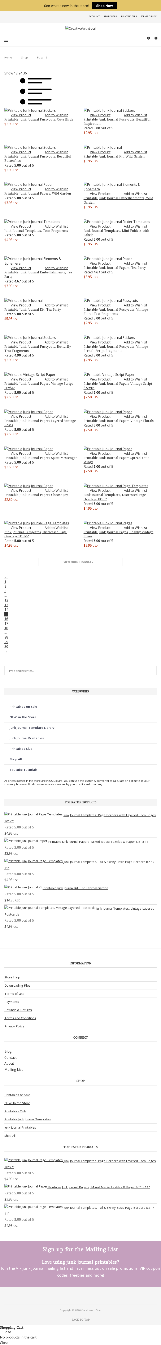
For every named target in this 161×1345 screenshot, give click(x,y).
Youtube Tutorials (24, 769)
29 (6, 642)
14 (6, 609)
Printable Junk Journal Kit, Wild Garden (114, 156)
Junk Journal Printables (27, 738)
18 (6, 628)
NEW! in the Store (23, 717)
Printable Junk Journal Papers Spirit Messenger (40, 458)
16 (6, 618)
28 (6, 637)
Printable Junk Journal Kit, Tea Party (32, 309)
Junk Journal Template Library (32, 727)
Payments (11, 1001)
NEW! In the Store (17, 1103)
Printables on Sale (23, 706)
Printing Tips (129, 16)
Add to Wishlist (56, 115)
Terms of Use (149, 16)
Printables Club (21, 748)
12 (6, 600)
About (9, 1063)
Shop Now (104, 6)
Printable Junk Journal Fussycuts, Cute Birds (38, 119)
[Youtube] (86, 1295)
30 (6, 646)
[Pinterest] (75, 1295)
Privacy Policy (14, 1026)
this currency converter (94, 781)
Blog (8, 1051)
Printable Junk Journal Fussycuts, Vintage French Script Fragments (116, 349)
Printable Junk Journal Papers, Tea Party (115, 268)
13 (6, 605)
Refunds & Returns (18, 1010)
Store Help (110, 16)
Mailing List (13, 1069)
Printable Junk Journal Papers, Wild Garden (37, 193)
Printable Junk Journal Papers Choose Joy (36, 495)
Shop (24, 57)
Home (8, 57)
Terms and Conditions (20, 1018)
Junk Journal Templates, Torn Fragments (36, 231)
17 (6, 623)
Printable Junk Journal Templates (27, 1119)
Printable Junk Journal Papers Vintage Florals (119, 421)
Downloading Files (17, 985)
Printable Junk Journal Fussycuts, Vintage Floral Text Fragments (116, 311)
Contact (10, 1057)
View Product (21, 115)
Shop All (16, 759)
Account (94, 16)
